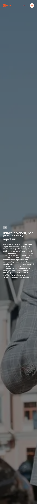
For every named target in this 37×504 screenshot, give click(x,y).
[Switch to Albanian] (25, 5)
